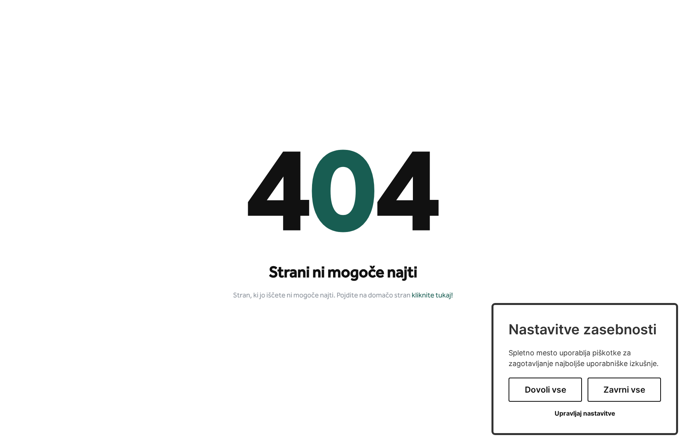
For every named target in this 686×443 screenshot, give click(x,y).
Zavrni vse (624, 390)
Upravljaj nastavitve (585, 413)
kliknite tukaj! (432, 296)
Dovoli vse (545, 390)
